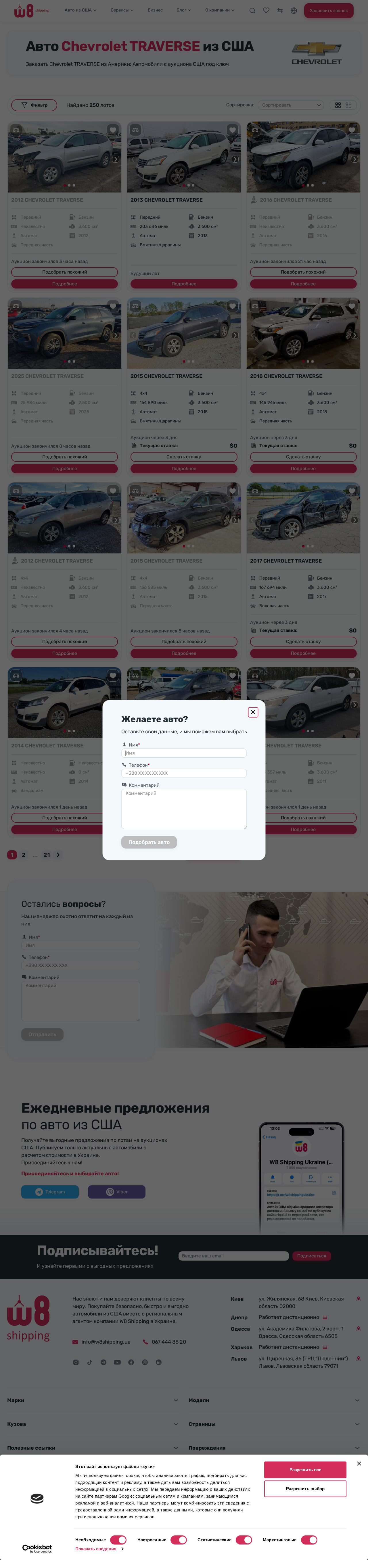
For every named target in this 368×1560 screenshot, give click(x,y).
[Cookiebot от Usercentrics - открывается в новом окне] (37, 1548)
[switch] (178, 1539)
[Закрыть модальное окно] (253, 712)
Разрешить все (305, 1469)
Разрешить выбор (305, 1488)
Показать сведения (95, 1548)
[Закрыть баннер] (359, 1463)
